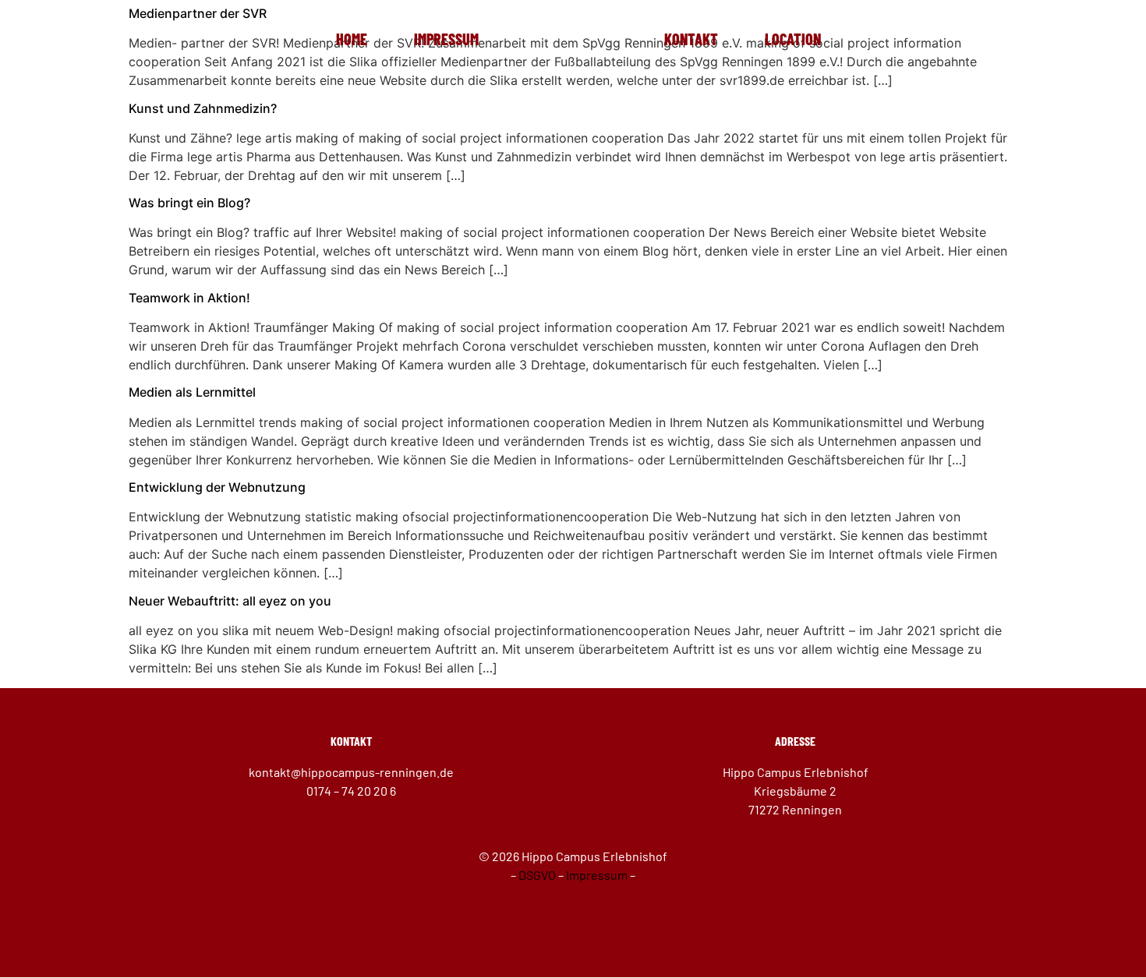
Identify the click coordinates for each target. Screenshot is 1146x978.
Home (351, 39)
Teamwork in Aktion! (189, 297)
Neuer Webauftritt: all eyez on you (230, 601)
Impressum (446, 39)
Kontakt (691, 39)
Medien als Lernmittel (192, 392)
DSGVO (537, 874)
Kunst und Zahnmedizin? (203, 108)
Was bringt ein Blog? (189, 202)
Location (793, 39)
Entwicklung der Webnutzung (217, 487)
